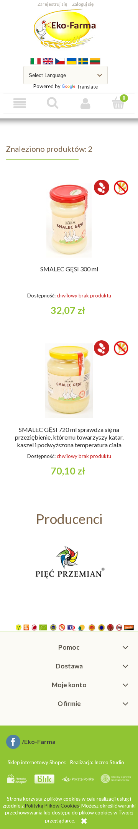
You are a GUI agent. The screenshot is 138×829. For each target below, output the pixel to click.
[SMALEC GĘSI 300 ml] (69, 220)
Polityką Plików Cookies (52, 806)
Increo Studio (109, 762)
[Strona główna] (66, 29)
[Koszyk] (118, 102)
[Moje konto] (85, 103)
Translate (87, 87)
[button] (19, 103)
